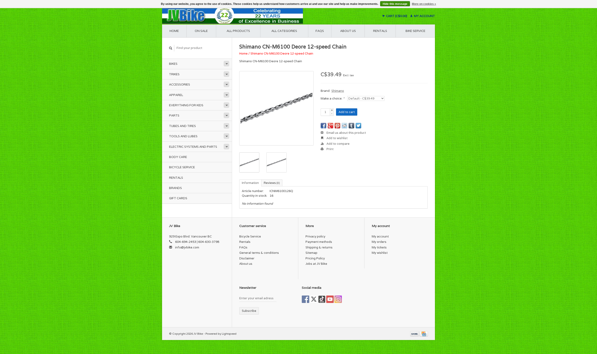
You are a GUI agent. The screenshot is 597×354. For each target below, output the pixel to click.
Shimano (337, 91)
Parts (174, 115)
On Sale (201, 31)
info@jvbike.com (187, 247)
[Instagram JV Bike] (338, 299)
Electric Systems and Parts (193, 147)
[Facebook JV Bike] (305, 299)
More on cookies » (424, 4)
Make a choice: (332, 98)
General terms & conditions (259, 253)
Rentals (176, 178)
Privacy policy (315, 236)
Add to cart (347, 112)
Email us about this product (346, 133)
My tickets (379, 247)
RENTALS (380, 31)
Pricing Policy (315, 258)
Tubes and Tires (182, 126)
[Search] (170, 48)
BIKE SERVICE (415, 31)
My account (424, 16)
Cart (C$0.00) (396, 16)
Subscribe (249, 311)
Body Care (178, 157)
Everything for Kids (186, 105)
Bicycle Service (182, 167)
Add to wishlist (336, 138)
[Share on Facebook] (323, 125)
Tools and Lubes (183, 136)
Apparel (176, 95)
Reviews (272, 183)
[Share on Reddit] (344, 125)
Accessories (179, 84)
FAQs (320, 31)
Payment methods (318, 242)
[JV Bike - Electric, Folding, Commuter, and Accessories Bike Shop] (261, 16)
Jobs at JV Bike (316, 264)
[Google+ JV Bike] (322, 299)
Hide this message (395, 4)
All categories (284, 31)
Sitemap (311, 253)
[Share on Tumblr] (351, 125)
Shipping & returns (319, 247)
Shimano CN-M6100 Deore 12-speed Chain (281, 53)
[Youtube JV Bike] (330, 299)
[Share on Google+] (330, 125)
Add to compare (338, 144)
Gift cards (178, 198)
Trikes (174, 74)
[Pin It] (337, 125)
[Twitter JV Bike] (313, 299)
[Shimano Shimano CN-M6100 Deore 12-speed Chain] (276, 108)
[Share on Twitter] (358, 125)
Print (329, 149)
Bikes (173, 64)
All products (238, 31)
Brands (175, 188)
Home (174, 31)
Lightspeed (229, 333)
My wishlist (380, 253)
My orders (379, 242)
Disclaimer (246, 258)
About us (348, 31)
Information (250, 183)
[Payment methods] (415, 334)
